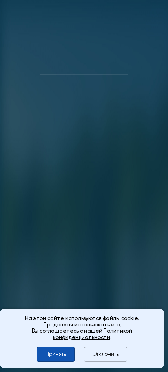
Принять (55, 354)
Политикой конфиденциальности (93, 334)
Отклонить (106, 354)
